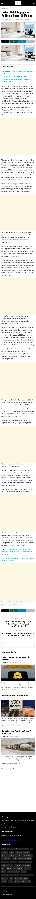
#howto (11, 849)
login (7, 769)
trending (17, 881)
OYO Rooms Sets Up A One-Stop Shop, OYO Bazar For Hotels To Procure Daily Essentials (16, 551)
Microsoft (11, 872)
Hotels (4, 605)
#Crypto (4, 849)
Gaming (28, 862)
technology (18, 878)
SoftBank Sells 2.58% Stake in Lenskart (15, 76)
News (7, 9)
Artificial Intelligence (22, 852)
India (10, 605)
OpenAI (24, 872)
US (29, 881)
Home (3, 9)
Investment (26, 865)
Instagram (18, 865)
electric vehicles (18, 859)
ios (3, 868)
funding (16, 602)
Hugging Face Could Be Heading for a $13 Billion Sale (18, 72)
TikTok (4, 881)
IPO (15, 868)
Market (20, 868)
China (19, 855)
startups (4, 878)
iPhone (9, 868)
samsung (5, 875)
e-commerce (6, 859)
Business (12, 855)
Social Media (14, 875)
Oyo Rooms (17, 605)
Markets (27, 868)
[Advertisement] (18, 136)
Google (4, 865)
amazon (4, 852)
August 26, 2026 (15, 662)
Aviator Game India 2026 (10, 840)
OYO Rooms (15, 167)
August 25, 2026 (15, 736)
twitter (24, 881)
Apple (11, 852)
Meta (3, 872)
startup (30, 875)
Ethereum (5, 862)
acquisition (24, 849)
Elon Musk (28, 859)
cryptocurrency (27, 855)
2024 (17, 849)
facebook (13, 862)
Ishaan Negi (6, 662)
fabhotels (9, 602)
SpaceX (23, 875)
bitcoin (4, 855)
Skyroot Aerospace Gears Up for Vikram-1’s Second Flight (16, 80)
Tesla (26, 878)
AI (31, 849)
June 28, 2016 (9, 20)
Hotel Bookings (25, 602)
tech (11, 878)
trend (10, 881)
